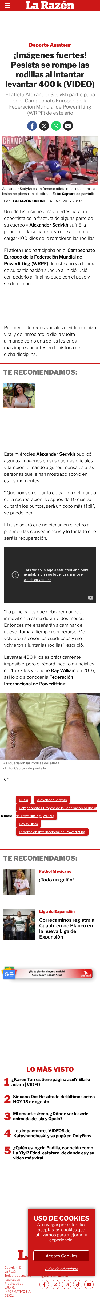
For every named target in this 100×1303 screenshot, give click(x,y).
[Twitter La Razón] (44, 126)
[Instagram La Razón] (66, 1284)
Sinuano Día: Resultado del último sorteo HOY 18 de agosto (54, 1099)
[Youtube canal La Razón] (89, 1284)
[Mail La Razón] (68, 126)
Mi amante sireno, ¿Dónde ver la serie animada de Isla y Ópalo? (50, 1116)
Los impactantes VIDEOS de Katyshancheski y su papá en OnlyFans (52, 1133)
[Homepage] (50, 5)
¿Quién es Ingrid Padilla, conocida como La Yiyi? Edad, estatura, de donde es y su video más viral (53, 1153)
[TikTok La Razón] (77, 1284)
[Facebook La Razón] (32, 126)
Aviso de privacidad (61, 1268)
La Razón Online (29, 201)
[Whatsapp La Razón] (56, 126)
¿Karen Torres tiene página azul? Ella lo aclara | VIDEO (50, 1082)
